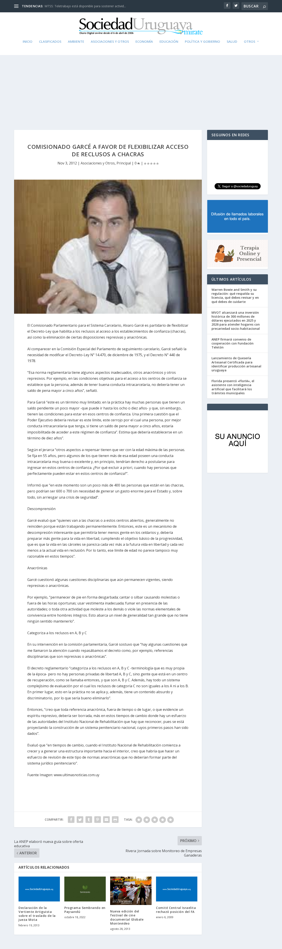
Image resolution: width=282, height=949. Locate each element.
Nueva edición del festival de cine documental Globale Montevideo (126, 917)
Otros (249, 42)
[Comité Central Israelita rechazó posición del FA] (176, 889)
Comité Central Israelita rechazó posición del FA (176, 910)
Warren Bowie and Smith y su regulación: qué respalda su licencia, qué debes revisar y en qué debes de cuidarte (235, 295)
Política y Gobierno (202, 42)
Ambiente (76, 42)
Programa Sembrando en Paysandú (85, 910)
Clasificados (50, 42)
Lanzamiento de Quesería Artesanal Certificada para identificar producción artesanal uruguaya (236, 364)
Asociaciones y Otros (110, 42)
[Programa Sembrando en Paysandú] (85, 889)
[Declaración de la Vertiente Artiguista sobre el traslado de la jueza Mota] (39, 889)
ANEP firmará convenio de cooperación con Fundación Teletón (233, 343)
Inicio (27, 42)
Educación (169, 42)
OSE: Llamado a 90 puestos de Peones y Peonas (79, 6)
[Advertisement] (141, 88)
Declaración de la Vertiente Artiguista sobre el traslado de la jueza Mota (37, 914)
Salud (232, 42)
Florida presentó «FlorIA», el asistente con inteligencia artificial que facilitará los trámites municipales (233, 387)
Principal (124, 163)
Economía (144, 42)
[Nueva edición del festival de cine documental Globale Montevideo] (131, 891)
